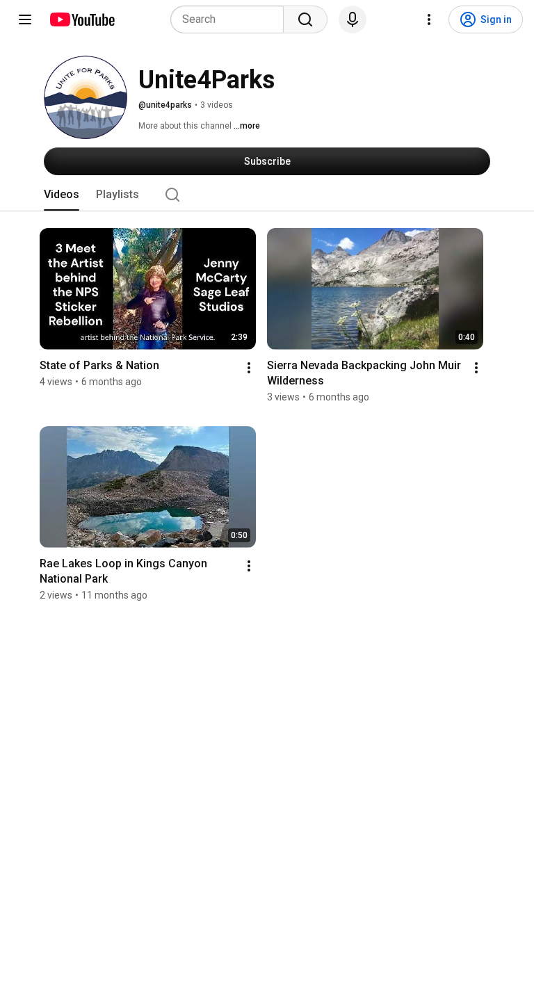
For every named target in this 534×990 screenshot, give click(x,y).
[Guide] (25, 19)
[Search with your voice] (352, 19)
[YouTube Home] (81, 19)
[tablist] (267, 194)
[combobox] (231, 19)
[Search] (305, 19)
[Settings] (429, 19)
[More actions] (249, 368)
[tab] (61, 194)
